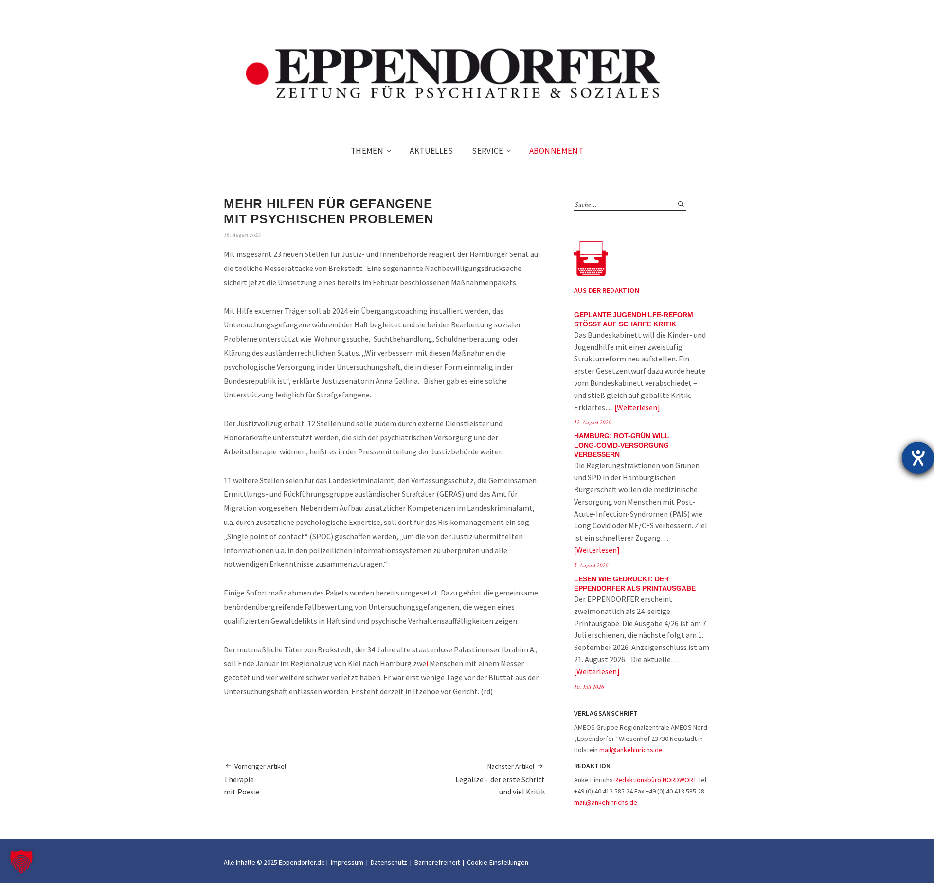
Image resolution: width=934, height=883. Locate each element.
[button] (21, 861)
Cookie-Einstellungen (497, 862)
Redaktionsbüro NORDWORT (655, 779)
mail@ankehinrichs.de (631, 749)
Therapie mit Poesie (255, 779)
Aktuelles (431, 150)
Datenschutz (389, 862)
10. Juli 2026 (589, 686)
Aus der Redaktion (606, 290)
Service (487, 150)
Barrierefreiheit (437, 862)
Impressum (347, 862)
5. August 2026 (591, 565)
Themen (367, 150)
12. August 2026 (592, 422)
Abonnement (556, 150)
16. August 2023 (242, 234)
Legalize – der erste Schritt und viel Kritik (500, 779)
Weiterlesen (637, 407)
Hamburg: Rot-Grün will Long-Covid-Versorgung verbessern (621, 445)
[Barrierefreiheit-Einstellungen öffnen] (918, 458)
